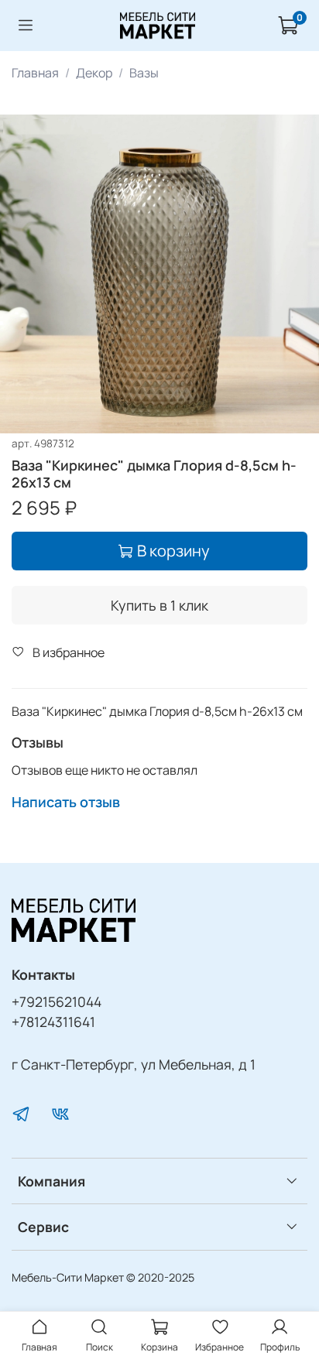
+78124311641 (53, 1021)
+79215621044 (56, 1001)
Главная (35, 72)
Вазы (144, 72)
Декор (94, 72)
